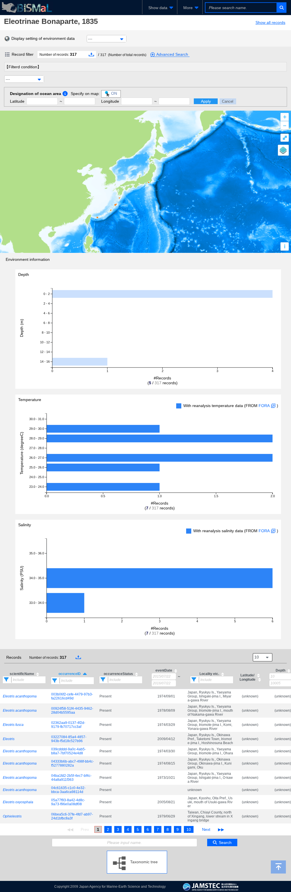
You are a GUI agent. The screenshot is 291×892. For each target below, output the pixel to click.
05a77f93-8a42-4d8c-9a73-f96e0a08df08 (68, 802)
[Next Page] (206, 829)
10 (188, 829)
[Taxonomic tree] (137, 853)
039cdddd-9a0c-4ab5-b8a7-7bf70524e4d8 (68, 751)
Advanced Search (172, 54)
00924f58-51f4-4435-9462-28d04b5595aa (72, 711)
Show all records (270, 22)
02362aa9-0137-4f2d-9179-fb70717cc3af (68, 725)
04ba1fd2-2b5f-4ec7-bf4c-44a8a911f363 (71, 778)
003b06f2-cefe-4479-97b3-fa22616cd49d (72, 696)
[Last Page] (220, 829)
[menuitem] (159, 7)
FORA (264, 405)
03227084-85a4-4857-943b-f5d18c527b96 (68, 739)
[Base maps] (283, 150)
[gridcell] (24, 696)
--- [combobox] (90, 38)
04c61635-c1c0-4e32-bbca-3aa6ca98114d (68, 790)
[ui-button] (281, 7)
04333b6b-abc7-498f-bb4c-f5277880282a (72, 763)
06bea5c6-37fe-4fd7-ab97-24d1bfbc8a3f (72, 816)
